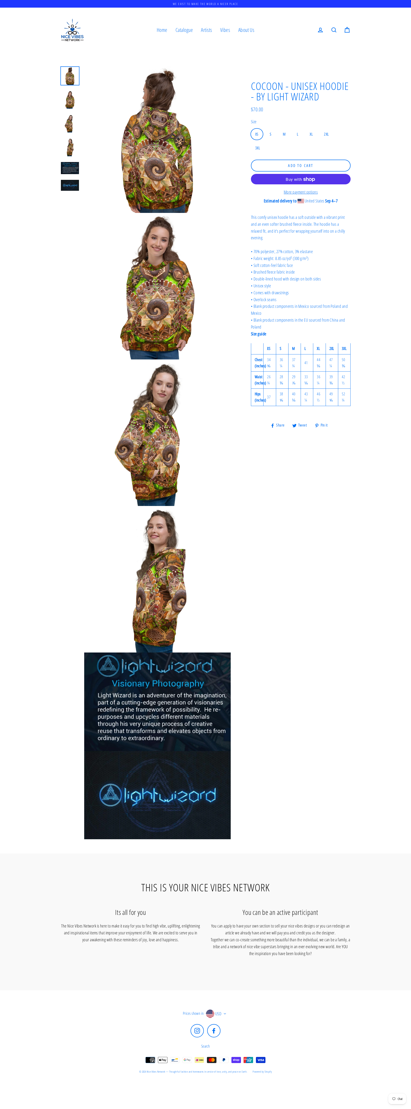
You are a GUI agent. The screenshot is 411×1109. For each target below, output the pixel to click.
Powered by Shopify (262, 1071)
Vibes (225, 29)
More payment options (301, 192)
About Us (246, 29)
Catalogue (184, 29)
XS (257, 134)
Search (205, 1046)
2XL (326, 134)
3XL (257, 148)
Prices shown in (193, 1013)
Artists (206, 29)
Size (254, 121)
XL (311, 134)
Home (162, 29)
